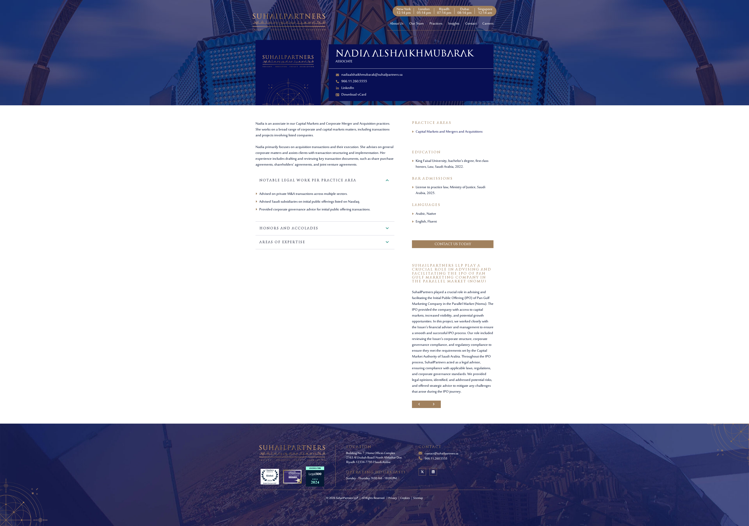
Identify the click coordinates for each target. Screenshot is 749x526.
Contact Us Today (453, 244)
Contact (471, 23)
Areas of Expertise (282, 242)
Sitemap (418, 498)
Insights (453, 23)
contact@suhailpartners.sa (441, 454)
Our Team (416, 23)
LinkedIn (347, 88)
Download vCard (353, 94)
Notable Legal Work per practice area (307, 180)
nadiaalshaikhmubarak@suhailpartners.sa (372, 75)
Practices (436, 23)
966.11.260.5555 (354, 81)
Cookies (405, 498)
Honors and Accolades (288, 228)
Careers (487, 23)
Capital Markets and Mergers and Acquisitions (449, 132)
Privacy (393, 498)
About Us (396, 23)
